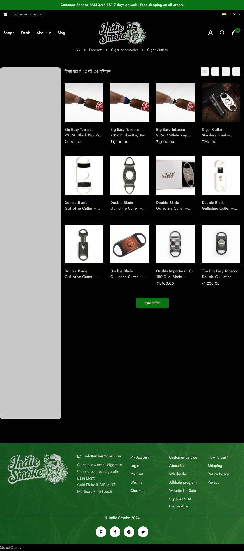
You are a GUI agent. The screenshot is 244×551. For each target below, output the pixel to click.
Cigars (9, 203)
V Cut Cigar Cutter (26, 349)
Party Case (16, 300)
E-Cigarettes (13, 106)
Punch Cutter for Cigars (29, 333)
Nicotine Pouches (18, 276)
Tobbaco (10, 439)
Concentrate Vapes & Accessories (30, 431)
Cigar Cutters (18, 325)
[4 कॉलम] (236, 72)
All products (13, 179)
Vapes (8, 422)
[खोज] (222, 32)
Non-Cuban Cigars (18, 122)
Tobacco (10, 211)
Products (95, 49)
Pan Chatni (12, 251)
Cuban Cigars (14, 81)
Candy (9, 195)
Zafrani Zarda (14, 146)
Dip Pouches (14, 235)
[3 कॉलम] (226, 72)
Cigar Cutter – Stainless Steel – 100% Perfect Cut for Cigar (220, 138)
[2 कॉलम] (215, 72)
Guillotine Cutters (24, 341)
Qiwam (9, 227)
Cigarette (11, 187)
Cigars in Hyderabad (20, 89)
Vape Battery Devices (20, 130)
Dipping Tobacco (17, 260)
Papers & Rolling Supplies (24, 138)
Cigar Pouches (20, 316)
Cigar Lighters (19, 292)
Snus (7, 382)
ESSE (8, 219)
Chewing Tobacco (18, 154)
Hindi (233, 14)
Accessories (13, 366)
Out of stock (13, 447)
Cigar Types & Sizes (20, 268)
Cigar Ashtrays (19, 308)
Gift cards (11, 374)
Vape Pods (12, 98)
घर (78, 49)
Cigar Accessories (124, 49)
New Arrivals (14, 162)
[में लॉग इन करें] (210, 32)
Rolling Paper (14, 414)
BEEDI (9, 243)
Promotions (12, 390)
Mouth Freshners (17, 114)
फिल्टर (44, 488)
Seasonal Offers (16, 170)
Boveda (9, 398)
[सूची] (205, 72)
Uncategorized (15, 455)
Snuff (8, 406)
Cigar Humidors (21, 357)
